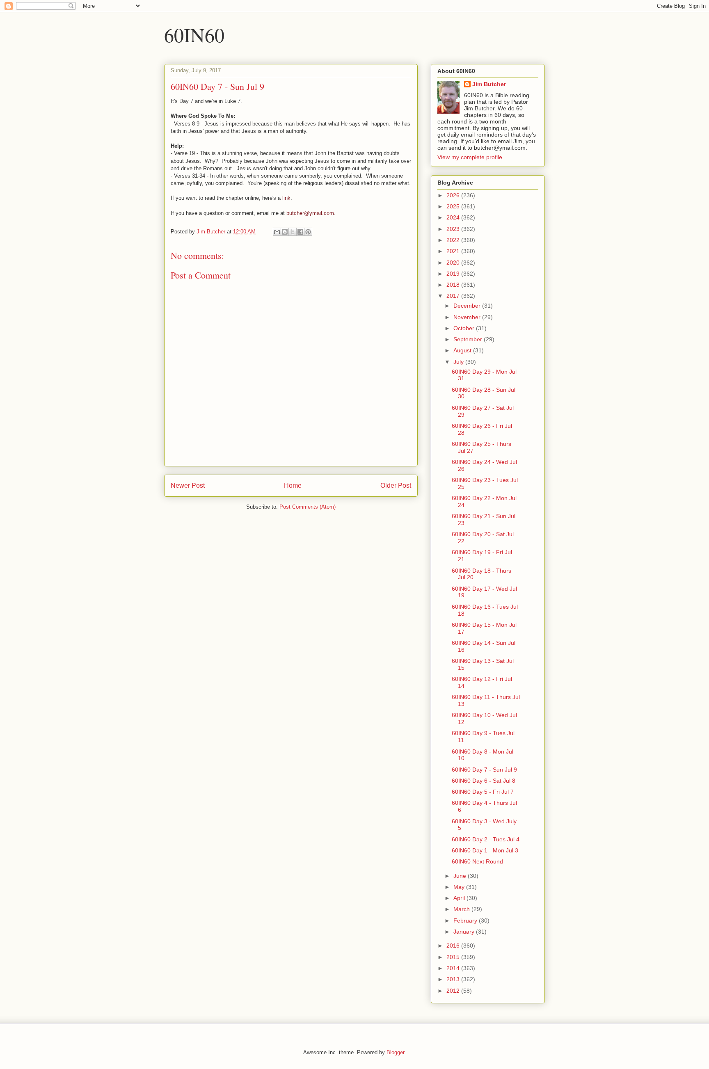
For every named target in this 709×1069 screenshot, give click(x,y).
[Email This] (277, 232)
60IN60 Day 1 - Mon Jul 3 (485, 850)
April (460, 898)
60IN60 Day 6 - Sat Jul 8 (483, 780)
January (464, 931)
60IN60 (194, 34)
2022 (453, 240)
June (460, 876)
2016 (453, 945)
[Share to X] (292, 232)
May (459, 887)
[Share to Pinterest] (308, 232)
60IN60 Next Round (477, 861)
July (459, 362)
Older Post (395, 485)
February (466, 920)
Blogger (395, 1052)
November (467, 317)
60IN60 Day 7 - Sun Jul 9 (484, 769)
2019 (453, 273)
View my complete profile (469, 157)
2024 (453, 217)
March (462, 909)
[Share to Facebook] (300, 232)
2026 (453, 195)
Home (293, 485)
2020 (453, 262)
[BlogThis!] (285, 232)
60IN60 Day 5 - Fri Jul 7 (483, 791)
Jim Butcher (489, 84)
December (467, 305)
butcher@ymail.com (310, 213)
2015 (453, 957)
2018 (453, 284)
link (286, 198)
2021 (453, 251)
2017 (453, 295)
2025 (453, 206)
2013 (453, 979)
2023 (453, 229)
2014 (453, 968)
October (464, 328)
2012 (453, 990)
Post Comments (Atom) (307, 507)
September (468, 339)
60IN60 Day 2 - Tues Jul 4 (485, 839)
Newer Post (188, 485)
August (463, 350)
